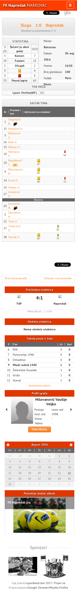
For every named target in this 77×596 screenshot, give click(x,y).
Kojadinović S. (15, 162)
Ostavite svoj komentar (58, 278)
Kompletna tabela (40, 385)
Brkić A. (12, 142)
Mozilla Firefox (58, 587)
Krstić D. (13, 180)
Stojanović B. (14, 121)
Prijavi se (59, 583)
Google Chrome (37, 587)
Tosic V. (12, 221)
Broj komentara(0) (16, 278)
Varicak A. (14, 237)
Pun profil (39, 429)
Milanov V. (14, 147)
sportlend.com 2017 (39, 583)
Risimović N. (15, 129)
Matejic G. (14, 187)
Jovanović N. (14, 206)
